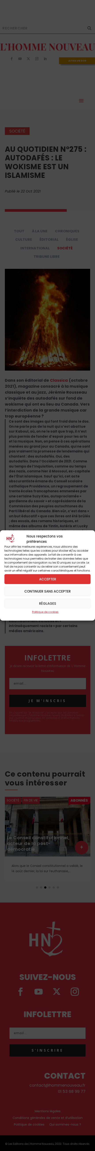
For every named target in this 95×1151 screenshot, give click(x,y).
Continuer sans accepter (47, 591)
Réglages (47, 603)
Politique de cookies (45, 612)
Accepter (47, 579)
